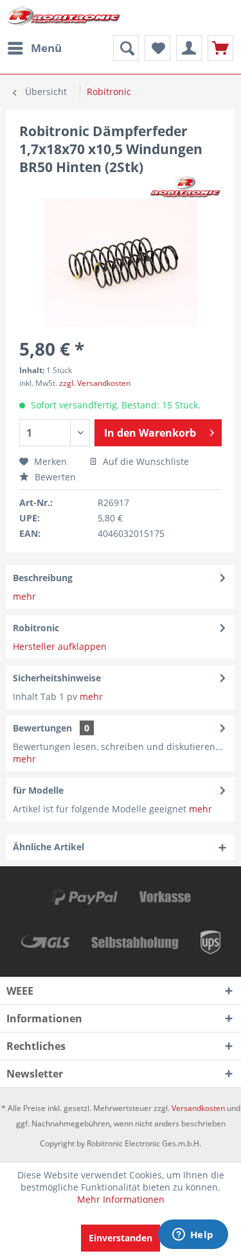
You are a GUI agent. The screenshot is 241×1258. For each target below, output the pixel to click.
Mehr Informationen (121, 1199)
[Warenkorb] (220, 48)
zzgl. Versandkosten (94, 383)
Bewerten (54, 477)
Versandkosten (198, 1108)
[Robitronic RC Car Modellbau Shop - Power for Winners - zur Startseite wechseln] (63, 17)
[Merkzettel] (157, 48)
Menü (46, 47)
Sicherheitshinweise (57, 678)
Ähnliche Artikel (48, 847)
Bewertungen (42, 728)
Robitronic (36, 628)
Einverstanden (120, 1238)
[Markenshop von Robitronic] (186, 187)
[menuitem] (34, 48)
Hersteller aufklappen (60, 646)
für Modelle (38, 790)
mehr (24, 596)
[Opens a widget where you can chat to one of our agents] (192, 1235)
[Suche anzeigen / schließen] (126, 48)
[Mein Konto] (189, 48)
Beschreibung (43, 578)
